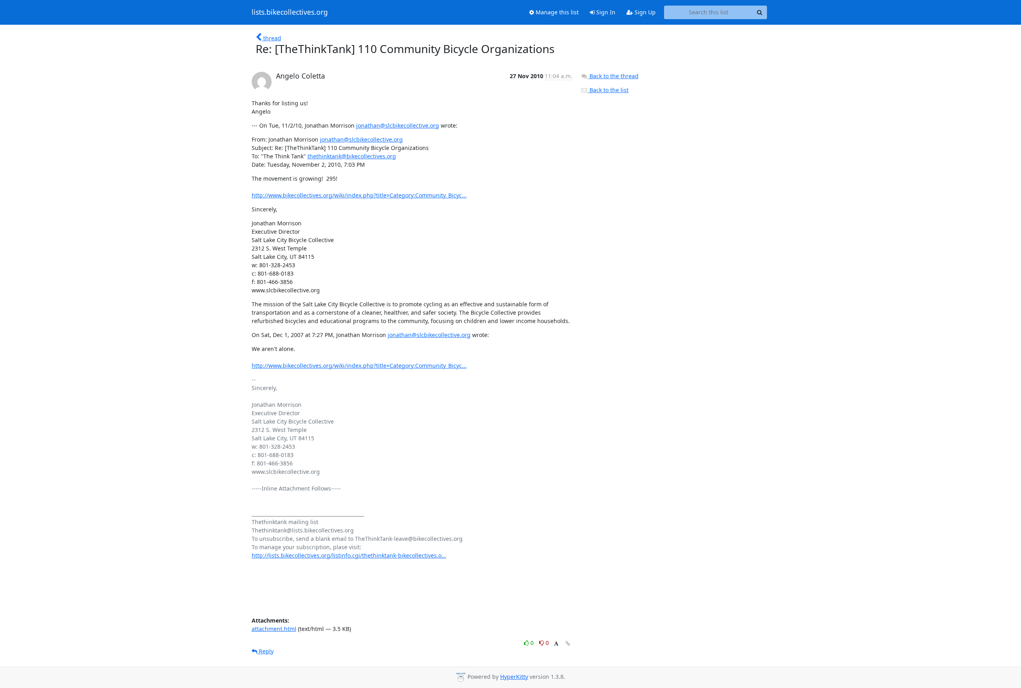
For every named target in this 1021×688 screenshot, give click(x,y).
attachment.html (274, 629)
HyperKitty (514, 676)
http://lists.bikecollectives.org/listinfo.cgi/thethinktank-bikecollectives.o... (349, 555)
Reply (265, 651)
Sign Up (644, 12)
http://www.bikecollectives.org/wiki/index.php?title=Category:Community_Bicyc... (359, 195)
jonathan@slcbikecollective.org (397, 125)
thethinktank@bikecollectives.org (351, 156)
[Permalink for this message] (568, 643)
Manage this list (556, 12)
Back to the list (608, 90)
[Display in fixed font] (556, 644)
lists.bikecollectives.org (290, 12)
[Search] (760, 12)
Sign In (605, 12)
